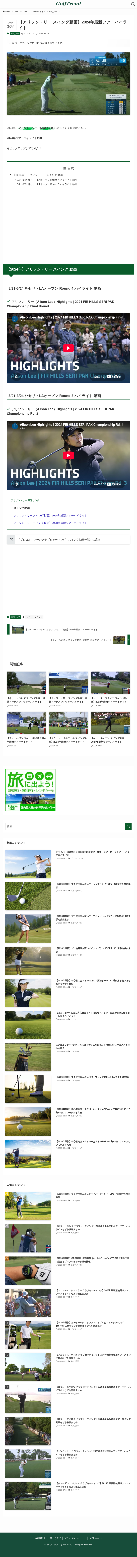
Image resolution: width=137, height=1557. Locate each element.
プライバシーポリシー (75, 1538)
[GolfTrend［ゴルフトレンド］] (68, 4)
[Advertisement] (68, 225)
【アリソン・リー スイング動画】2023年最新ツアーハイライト (49, 523)
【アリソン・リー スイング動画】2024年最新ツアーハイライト (49, 515)
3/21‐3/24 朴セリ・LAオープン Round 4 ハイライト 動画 (47, 179)
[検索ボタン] (133, 4)
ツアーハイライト (34, 617)
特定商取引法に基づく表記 (48, 1538)
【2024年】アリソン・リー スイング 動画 (38, 175)
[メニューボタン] (4, 4)
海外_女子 (15, 33)
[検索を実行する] (128, 826)
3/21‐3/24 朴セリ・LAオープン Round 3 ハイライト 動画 (47, 184)
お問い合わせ (95, 1538)
